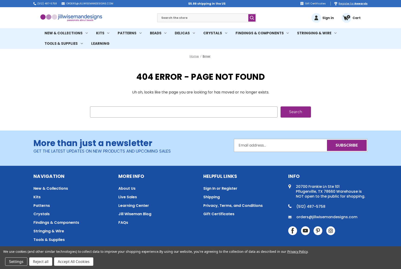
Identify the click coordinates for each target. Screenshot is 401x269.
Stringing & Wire (314, 33)
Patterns (127, 33)
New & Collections (64, 33)
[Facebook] (292, 230)
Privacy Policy (297, 251)
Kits (100, 33)
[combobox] (206, 17)
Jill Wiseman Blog (134, 214)
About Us (127, 188)
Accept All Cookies (74, 261)
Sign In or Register (220, 188)
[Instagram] (330, 230)
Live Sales (127, 197)
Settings (16, 261)
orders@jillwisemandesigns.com (89, 3)
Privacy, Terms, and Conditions (233, 205)
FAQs (123, 222)
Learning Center (133, 205)
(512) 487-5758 (47, 3)
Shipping (211, 197)
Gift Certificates (315, 3)
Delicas (182, 33)
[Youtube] (305, 230)
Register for (353, 3)
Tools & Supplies (61, 43)
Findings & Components (260, 33)
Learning (100, 43)
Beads (156, 33)
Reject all (41, 261)
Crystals (212, 33)
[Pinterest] (318, 230)
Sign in (328, 17)
